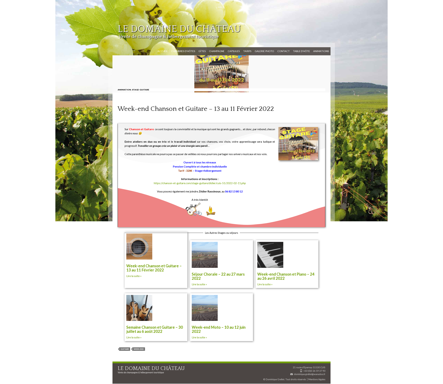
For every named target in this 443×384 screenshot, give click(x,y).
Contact (283, 51)
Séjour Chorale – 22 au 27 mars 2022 (218, 276)
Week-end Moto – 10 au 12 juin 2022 (219, 329)
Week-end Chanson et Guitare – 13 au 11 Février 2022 (154, 267)
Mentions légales (316, 379)
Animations (321, 51)
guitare (125, 349)
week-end (139, 349)
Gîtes (202, 51)
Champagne (216, 51)
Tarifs (247, 51)
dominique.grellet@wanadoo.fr (309, 374)
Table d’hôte (301, 51)
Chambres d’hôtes (183, 51)
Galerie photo (264, 51)
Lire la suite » (134, 275)
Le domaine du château (179, 29)
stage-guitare (140, 89)
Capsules (234, 51)
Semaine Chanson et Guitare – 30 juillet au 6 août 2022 (154, 329)
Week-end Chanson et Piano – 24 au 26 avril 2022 (285, 276)
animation (124, 89)
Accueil (162, 51)
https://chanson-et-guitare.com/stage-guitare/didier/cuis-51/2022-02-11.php (200, 183)
